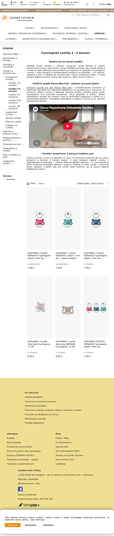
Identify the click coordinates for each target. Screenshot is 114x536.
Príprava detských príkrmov (12, 139)
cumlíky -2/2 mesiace (14, 84)
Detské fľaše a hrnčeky (10, 59)
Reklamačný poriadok (35, 406)
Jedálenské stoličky (8, 162)
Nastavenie (30, 525)
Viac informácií (38, 520)
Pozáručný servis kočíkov (19, 447)
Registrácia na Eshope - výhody (22, 459)
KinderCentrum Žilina (28, 499)
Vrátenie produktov (34, 397)
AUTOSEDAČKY (49, 28)
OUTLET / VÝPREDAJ (96, 39)
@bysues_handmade (28, 479)
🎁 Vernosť (23, 3)
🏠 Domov (4, 3)
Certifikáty (61, 464)
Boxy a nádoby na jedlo (11, 156)
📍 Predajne (47, 3)
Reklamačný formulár (35, 419)
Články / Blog (62, 438)
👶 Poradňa (57, 3)
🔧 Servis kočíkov (34, 3)
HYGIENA (11, 39)
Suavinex (11, 179)
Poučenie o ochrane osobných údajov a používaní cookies (53, 410)
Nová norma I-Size (65, 459)
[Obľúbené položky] (94, 4)
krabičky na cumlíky (11, 126)
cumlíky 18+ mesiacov (14, 107)
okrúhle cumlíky (13, 118)
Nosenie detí (62, 447)
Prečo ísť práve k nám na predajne (24, 451)
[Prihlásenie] (87, 4)
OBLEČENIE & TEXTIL (75, 28)
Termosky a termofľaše (8, 65)
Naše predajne (14, 442)
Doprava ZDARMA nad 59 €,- (21, 455)
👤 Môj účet (13, 3)
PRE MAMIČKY (70, 39)
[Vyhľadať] (73, 15)
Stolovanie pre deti (12, 144)
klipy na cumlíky (14, 122)
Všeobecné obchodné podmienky (40, 401)
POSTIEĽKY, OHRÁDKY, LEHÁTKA (70, 33)
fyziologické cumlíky (11, 78)
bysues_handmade (27, 495)
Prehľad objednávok (34, 423)
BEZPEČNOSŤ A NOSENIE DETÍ (39, 39)
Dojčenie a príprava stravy (10, 132)
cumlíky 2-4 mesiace (14, 90)
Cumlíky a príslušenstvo (9, 72)
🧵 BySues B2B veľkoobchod (70, 3)
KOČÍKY (30, 28)
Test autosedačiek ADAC (68, 451)
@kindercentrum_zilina (29, 483)
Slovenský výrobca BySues (20, 464)
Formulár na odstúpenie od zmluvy (42, 414)
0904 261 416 (46, 499)
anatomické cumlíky (11, 113)
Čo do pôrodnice (64, 442)
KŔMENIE (100, 33)
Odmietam (48, 525)
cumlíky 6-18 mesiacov (14, 101)
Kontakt (10, 438)
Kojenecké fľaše (11, 54)
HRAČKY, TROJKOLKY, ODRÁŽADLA (27, 33)
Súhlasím (12, 525)
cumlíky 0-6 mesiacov (14, 96)
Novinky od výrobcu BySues (69, 455)
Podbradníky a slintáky (10, 149)
